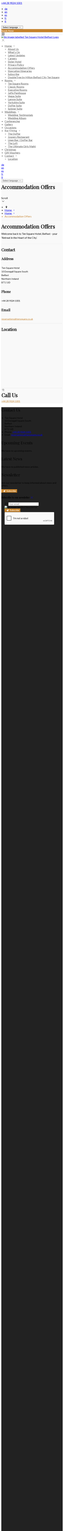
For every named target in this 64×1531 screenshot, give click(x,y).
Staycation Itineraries (20, 71)
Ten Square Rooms (18, 83)
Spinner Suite (15, 108)
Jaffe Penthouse (17, 92)
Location (13, 158)
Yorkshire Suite (16, 102)
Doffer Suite (15, 105)
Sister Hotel (14, 61)
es (6, 15)
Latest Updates (16, 55)
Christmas (10, 149)
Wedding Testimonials (20, 114)
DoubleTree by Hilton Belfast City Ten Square (33, 77)
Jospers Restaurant (18, 136)
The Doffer (14, 133)
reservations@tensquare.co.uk (17, 318)
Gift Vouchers (12, 152)
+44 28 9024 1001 (11, 2)
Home (8, 45)
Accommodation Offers (21, 67)
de (6, 8)
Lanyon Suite (15, 99)
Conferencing (12, 121)
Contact (9, 155)
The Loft (13, 143)
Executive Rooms (17, 89)
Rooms (9, 80)
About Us (13, 49)
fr (6, 18)
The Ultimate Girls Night (22, 146)
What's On (14, 52)
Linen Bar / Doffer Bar (20, 140)
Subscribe (13, 74)
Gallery (9, 124)
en (6, 11)
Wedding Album (17, 118)
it (5, 21)
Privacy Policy (16, 64)
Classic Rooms (16, 86)
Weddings (11, 111)
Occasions (10, 127)
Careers (12, 58)
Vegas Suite (14, 96)
